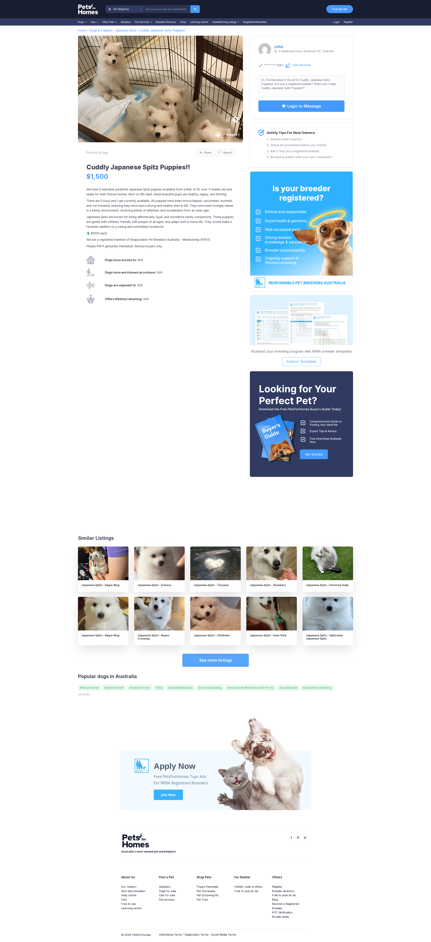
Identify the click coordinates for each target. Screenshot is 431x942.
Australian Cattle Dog (317, 687)
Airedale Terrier (139, 687)
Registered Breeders (255, 22)
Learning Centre (199, 22)
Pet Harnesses (206, 891)
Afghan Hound (114, 687)
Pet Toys (202, 899)
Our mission (128, 886)
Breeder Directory (166, 22)
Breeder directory (283, 891)
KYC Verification (282, 912)
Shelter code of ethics (248, 886)
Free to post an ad (246, 891)
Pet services (166, 899)
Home (82, 30)
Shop (183, 22)
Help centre (128, 895)
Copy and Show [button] (301, 65)
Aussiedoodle (288, 687)
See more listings (215, 660)
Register (348, 22)
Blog (275, 899)
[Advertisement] (301, 504)
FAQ (124, 899)
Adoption (126, 22)
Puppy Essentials (207, 886)
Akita (159, 687)
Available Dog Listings (224, 22)
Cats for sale (167, 895)
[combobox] (166, 9)
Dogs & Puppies (100, 30)
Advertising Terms (170, 934)
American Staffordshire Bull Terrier (250, 687)
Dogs (81, 22)
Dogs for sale (167, 891)
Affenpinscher (89, 687)
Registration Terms (196, 934)
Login (337, 22)
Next (233, 118)
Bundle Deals (280, 916)
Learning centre (131, 908)
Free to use (128, 903)
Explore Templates (302, 361)
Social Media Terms (223, 934)
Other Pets (108, 22)
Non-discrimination (133, 891)
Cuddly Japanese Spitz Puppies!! (162, 30)
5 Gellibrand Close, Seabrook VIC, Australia (306, 51)
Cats (93, 22)
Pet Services (142, 22)
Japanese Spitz (125, 30)
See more (84, 694)
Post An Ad (339, 9)
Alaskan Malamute (180, 687)
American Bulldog (210, 687)
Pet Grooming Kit (207, 895)
